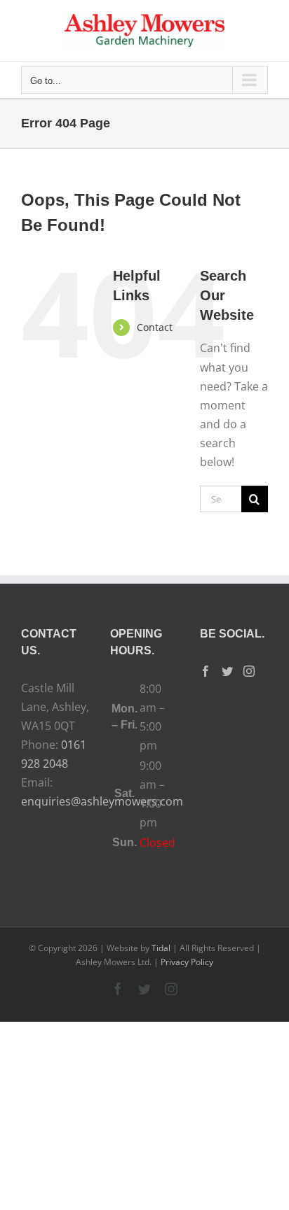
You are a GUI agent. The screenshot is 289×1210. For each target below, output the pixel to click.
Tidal (161, 948)
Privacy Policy (187, 962)
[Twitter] (227, 671)
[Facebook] (205, 671)
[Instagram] (249, 671)
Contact (155, 327)
